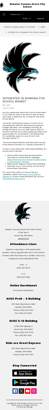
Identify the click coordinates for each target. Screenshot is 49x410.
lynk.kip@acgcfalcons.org (14, 179)
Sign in (40, 18)
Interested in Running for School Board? (27, 32)
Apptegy (29, 407)
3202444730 (23, 239)
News (43, 27)
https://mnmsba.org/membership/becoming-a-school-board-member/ (27, 161)
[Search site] (4, 14)
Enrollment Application (23, 290)
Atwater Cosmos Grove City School (20, 27)
